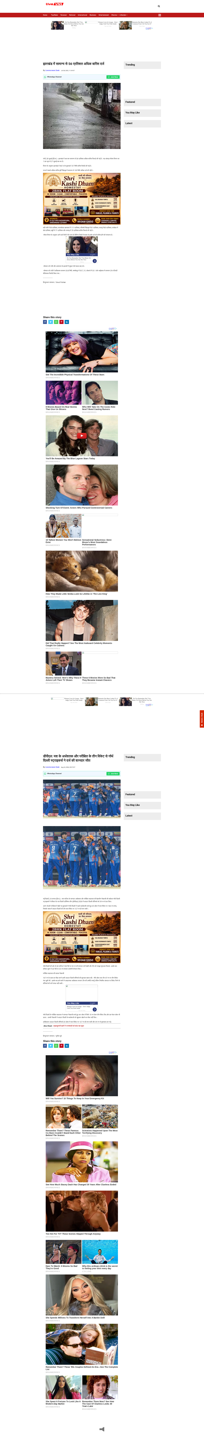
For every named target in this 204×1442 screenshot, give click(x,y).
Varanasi (63, 15)
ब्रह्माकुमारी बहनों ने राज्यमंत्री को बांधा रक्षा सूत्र (68, 1026)
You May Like (132, 112)
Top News (54, 15)
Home (45, 15)
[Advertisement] (102, 45)
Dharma (114, 15)
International (82, 15)
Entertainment (104, 15)
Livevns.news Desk (52, 70)
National (72, 15)
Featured (130, 101)
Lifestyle (123, 15)
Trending (130, 64)
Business (93, 15)
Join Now (114, 77)
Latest (128, 123)
